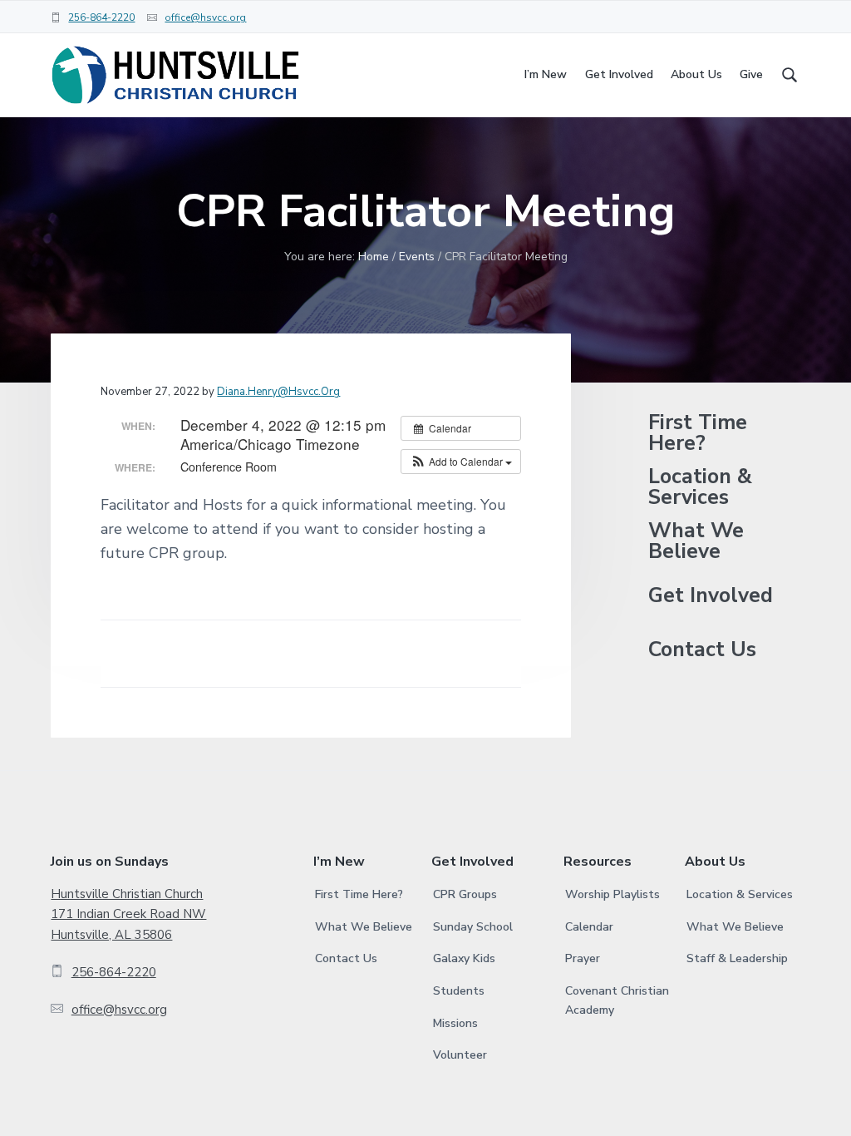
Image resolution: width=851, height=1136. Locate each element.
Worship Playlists (612, 894)
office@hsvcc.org (205, 17)
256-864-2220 (101, 17)
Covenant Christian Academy (617, 1000)
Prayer (582, 958)
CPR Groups (465, 894)
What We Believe (696, 541)
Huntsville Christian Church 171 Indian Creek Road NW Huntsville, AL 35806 (128, 914)
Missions (455, 1023)
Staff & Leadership (737, 958)
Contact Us (702, 650)
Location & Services (700, 487)
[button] (460, 461)
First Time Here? (697, 433)
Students (459, 991)
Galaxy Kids (464, 958)
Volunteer (460, 1055)
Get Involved (710, 595)
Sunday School (473, 927)
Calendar (589, 927)
